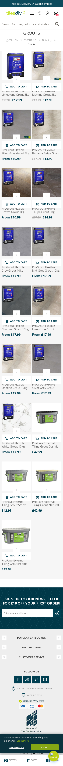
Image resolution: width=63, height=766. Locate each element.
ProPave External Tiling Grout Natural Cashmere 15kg (45, 505)
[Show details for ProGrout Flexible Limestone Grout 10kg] (46, 300)
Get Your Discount (57, 613)
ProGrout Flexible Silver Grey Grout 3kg (16, 151)
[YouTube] (27, 679)
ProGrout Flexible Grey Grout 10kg (13, 269)
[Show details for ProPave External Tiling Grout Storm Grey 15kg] (16, 476)
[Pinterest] (36, 679)
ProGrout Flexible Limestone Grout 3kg (15, 93)
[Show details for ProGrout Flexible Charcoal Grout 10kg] (16, 300)
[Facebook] (18, 679)
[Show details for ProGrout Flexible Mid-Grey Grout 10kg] (46, 241)
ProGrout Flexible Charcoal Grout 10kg (15, 327)
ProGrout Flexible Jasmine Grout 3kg (44, 93)
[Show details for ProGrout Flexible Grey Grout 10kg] (16, 241)
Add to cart (18, 86)
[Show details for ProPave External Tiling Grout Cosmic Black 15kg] (46, 417)
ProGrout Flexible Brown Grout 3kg (13, 210)
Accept (45, 747)
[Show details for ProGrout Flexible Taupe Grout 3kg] (46, 183)
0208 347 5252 (34, 695)
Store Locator (40, 13)
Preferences (16, 747)
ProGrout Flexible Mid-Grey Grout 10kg (46, 269)
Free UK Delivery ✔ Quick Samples (31, 3)
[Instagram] (45, 679)
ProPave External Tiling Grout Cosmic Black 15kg (45, 447)
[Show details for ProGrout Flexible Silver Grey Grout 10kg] (46, 358)
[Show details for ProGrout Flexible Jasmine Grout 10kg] (16, 358)
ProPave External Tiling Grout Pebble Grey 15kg (14, 564)
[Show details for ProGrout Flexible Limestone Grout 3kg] (16, 65)
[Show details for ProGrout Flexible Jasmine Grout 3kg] (46, 65)
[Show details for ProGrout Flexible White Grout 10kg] (16, 417)
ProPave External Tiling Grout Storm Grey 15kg (14, 505)
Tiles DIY (13, 40)
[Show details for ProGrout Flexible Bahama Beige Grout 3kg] (46, 124)
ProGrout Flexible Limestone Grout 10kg (43, 329)
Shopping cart (55, 13)
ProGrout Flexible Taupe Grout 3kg (43, 210)
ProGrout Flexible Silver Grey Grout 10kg (43, 388)
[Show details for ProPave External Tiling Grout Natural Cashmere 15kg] (46, 476)
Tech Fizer (38, 753)
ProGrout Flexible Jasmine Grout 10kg (14, 386)
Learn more (23, 740)
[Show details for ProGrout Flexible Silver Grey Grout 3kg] (16, 124)
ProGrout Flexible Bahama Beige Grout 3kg (45, 153)
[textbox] (31, 24)
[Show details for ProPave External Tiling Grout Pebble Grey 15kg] (16, 534)
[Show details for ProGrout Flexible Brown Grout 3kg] (16, 183)
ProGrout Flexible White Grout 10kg (13, 445)
